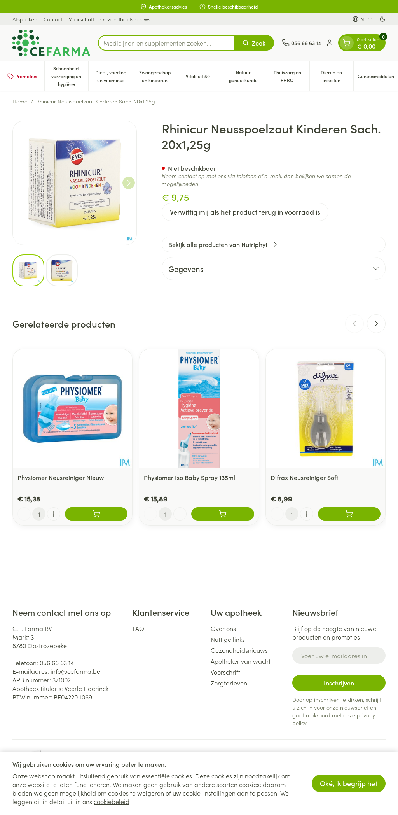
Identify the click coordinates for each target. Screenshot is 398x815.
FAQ (138, 628)
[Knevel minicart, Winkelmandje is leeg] (347, 43)
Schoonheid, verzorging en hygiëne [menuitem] (69, 76)
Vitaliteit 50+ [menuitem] (203, 78)
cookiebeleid (111, 801)
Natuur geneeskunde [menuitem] (247, 76)
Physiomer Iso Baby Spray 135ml (189, 477)
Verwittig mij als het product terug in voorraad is (245, 212)
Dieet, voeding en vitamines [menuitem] (114, 76)
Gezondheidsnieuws (125, 19)
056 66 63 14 (57, 662)
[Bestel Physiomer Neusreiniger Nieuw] (96, 514)
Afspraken (24, 19)
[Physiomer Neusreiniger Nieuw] (72, 408)
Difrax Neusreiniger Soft (304, 477)
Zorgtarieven (229, 682)
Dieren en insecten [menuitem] (337, 76)
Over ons (223, 628)
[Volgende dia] (376, 323)
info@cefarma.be (75, 671)
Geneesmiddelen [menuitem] (378, 78)
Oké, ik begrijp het (348, 783)
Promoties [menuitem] (26, 76)
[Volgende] (128, 183)
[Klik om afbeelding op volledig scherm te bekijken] (74, 183)
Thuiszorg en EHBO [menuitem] (291, 76)
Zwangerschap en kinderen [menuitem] (158, 76)
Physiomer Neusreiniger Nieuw (60, 477)
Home (20, 101)
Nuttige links (228, 639)
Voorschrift (81, 19)
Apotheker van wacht (241, 661)
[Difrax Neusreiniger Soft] (325, 408)
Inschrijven (339, 682)
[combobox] (166, 43)
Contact (53, 19)
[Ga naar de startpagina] (51, 42)
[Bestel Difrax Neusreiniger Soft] (349, 514)
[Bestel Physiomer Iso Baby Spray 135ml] (222, 514)
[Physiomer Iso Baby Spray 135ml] (198, 408)
